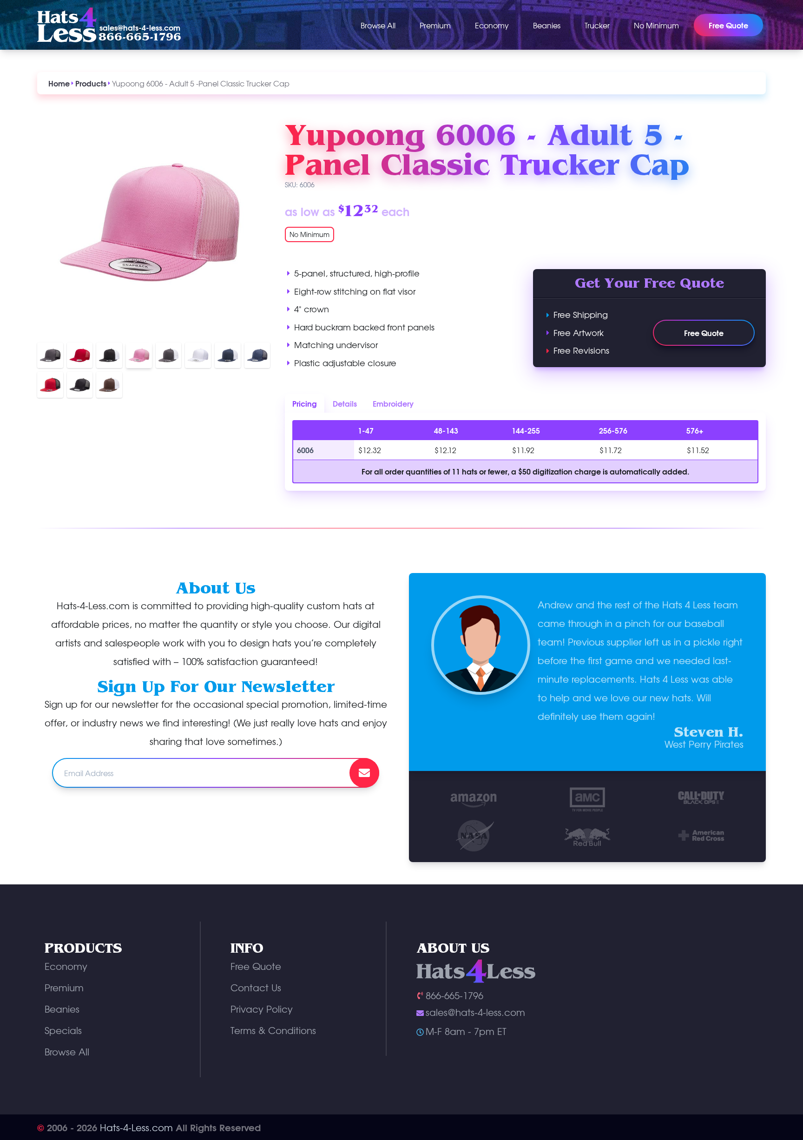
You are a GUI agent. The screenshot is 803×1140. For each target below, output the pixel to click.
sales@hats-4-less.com (139, 27)
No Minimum (656, 25)
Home (59, 83)
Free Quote (704, 332)
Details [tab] (345, 403)
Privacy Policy (261, 1008)
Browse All (378, 25)
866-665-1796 (140, 36)
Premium (435, 25)
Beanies (546, 25)
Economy (492, 25)
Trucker (597, 25)
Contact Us (255, 987)
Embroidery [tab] (393, 403)
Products (90, 83)
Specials (63, 1030)
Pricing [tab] (304, 403)
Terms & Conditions (273, 1030)
